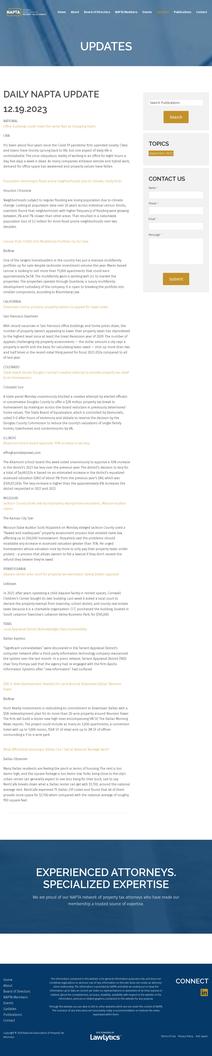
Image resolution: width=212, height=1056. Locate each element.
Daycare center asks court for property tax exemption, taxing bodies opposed (61, 574)
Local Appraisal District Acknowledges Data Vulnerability (45, 629)
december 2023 (161, 153)
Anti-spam (202, 1036)
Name (153, 188)
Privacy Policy (185, 1036)
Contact (201, 12)
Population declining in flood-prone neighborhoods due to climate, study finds (62, 181)
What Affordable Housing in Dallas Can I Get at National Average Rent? (56, 749)
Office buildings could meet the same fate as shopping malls (49, 126)
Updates (163, 12)
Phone (154, 203)
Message (155, 235)
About (75, 12)
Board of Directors (97, 12)
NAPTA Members (126, 12)
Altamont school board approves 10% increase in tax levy (46, 443)
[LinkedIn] (204, 993)
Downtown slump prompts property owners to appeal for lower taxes (55, 307)
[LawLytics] (106, 1036)
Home (62, 12)
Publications (182, 12)
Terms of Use (168, 1036)
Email (153, 219)
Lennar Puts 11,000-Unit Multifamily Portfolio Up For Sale (45, 241)
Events (147, 12)
